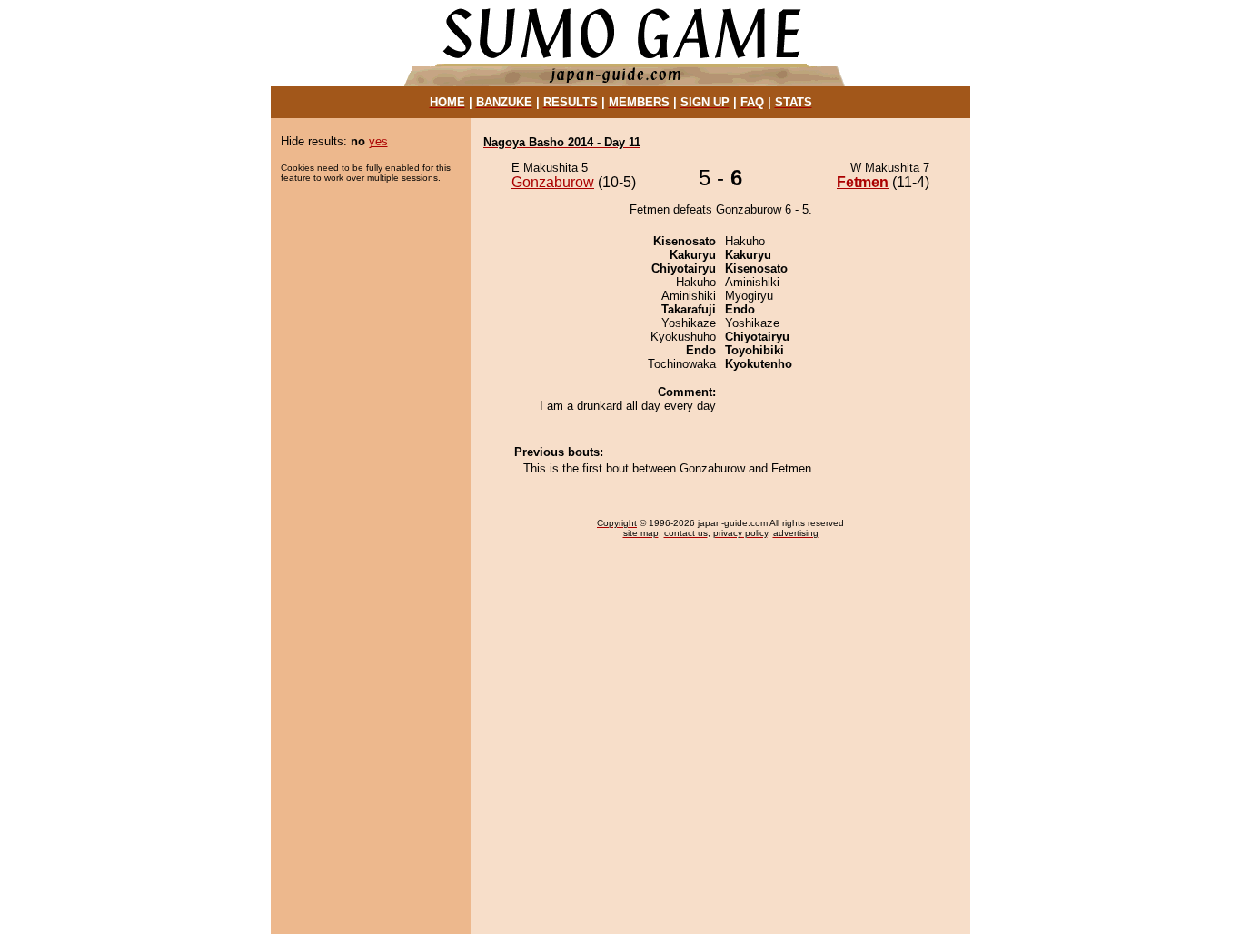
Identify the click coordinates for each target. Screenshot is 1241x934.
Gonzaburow (552, 182)
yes (378, 141)
